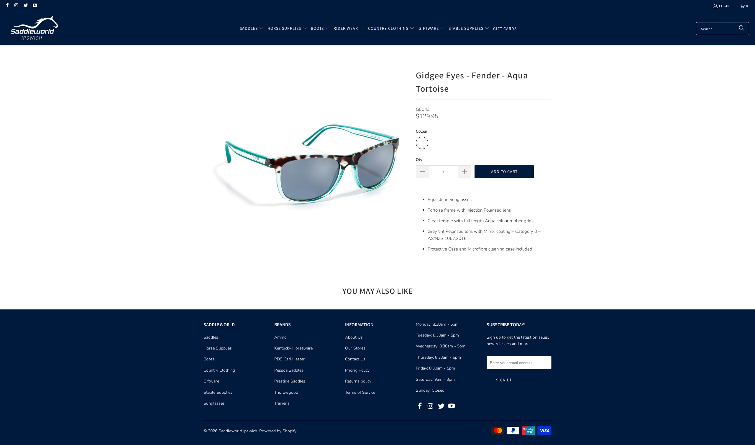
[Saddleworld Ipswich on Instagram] (16, 6)
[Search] (741, 28)
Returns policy (358, 381)
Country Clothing (219, 370)
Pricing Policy (357, 370)
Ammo (280, 337)
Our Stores (355, 348)
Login (724, 6)
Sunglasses (214, 403)
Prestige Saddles (289, 381)
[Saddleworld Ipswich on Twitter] (25, 6)
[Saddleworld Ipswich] (33, 28)
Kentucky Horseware (293, 348)
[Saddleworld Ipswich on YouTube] (34, 6)
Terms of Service (360, 392)
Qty (419, 159)
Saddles (210, 337)
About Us (354, 337)
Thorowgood (286, 392)
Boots (208, 359)
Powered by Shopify (277, 431)
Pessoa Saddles (288, 370)
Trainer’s (282, 403)
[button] (252, 28)
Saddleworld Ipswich (238, 431)
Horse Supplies (217, 348)
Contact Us (355, 359)
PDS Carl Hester (289, 359)
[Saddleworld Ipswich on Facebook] (6, 6)
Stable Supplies (217, 392)
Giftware (211, 381)
